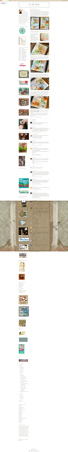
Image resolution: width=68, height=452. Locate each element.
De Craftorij (20, 287)
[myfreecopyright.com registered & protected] (24, 440)
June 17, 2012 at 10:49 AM (36, 168)
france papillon (34, 147)
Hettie (33, 157)
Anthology (20, 405)
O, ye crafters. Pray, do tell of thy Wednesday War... (24, 384)
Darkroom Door (21, 286)
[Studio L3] (20, 328)
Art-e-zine (20, 406)
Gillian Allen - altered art (22, 409)
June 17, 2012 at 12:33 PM (36, 176)
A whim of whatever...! (23, 385)
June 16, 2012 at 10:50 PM (36, 155)
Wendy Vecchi (20, 422)
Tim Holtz (20, 421)
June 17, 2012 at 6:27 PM (36, 198)
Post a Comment (32, 248)
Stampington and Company (22, 291)
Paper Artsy (20, 289)
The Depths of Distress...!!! (23, 376)
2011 (20, 400)
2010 (20, 401)
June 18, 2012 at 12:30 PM (36, 219)
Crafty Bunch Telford (21, 284)
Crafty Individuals (21, 285)
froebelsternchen (34, 239)
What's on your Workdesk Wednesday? (23, 389)
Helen (33, 121)
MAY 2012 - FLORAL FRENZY (23, 49)
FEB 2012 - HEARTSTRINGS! (22, 52)
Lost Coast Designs (21, 288)
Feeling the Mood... (22, 390)
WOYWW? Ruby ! (22, 375)
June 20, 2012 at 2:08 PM (36, 241)
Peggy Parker (34, 191)
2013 (20, 365)
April (21, 395)
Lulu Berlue (33, 230)
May (21, 393)
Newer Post (31, 249)
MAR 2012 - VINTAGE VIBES (22, 51)
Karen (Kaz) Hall (21, 412)
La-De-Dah (34, 4)
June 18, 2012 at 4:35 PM (36, 224)
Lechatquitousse (34, 134)
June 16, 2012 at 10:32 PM (36, 145)
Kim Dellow (20, 414)
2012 (20, 366)
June (21, 374)
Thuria (33, 186)
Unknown (33, 226)
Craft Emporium (21, 283)
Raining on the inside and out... (24, 381)
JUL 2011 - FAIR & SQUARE (22, 60)
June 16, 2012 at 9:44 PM (36, 138)
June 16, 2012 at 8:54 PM (36, 132)
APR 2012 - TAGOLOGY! (22, 50)
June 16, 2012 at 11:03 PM (36, 163)
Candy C (33, 170)
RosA (33, 206)
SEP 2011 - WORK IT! (21, 58)
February (21, 397)
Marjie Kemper (34, 200)
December (21, 367)
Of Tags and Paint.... (22, 382)
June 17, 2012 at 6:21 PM (36, 189)
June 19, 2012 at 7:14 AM (36, 237)
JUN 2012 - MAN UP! (21, 48)
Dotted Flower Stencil (37, 92)
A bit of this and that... (23, 380)
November (21, 368)
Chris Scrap (33, 221)
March (21, 396)
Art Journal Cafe (44, 14)
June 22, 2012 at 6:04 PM (36, 246)
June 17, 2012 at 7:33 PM (36, 204)
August (21, 372)
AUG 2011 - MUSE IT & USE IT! (23, 59)
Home (40, 249)
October (21, 369)
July (21, 373)
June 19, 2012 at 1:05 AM (36, 228)
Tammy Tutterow (21, 420)
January (21, 398)
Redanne (33, 140)
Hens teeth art (20, 411)
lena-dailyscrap (34, 243)
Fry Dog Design (21, 408)
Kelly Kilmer (20, 413)
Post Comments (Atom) (37, 251)
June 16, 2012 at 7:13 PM (36, 124)
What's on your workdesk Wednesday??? (23, 378)
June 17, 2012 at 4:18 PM (36, 184)
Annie (33, 126)
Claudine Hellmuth (21, 407)
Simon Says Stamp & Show (22, 290)
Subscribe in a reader (21, 197)
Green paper (20, 410)
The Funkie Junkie (21, 292)
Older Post (48, 249)
